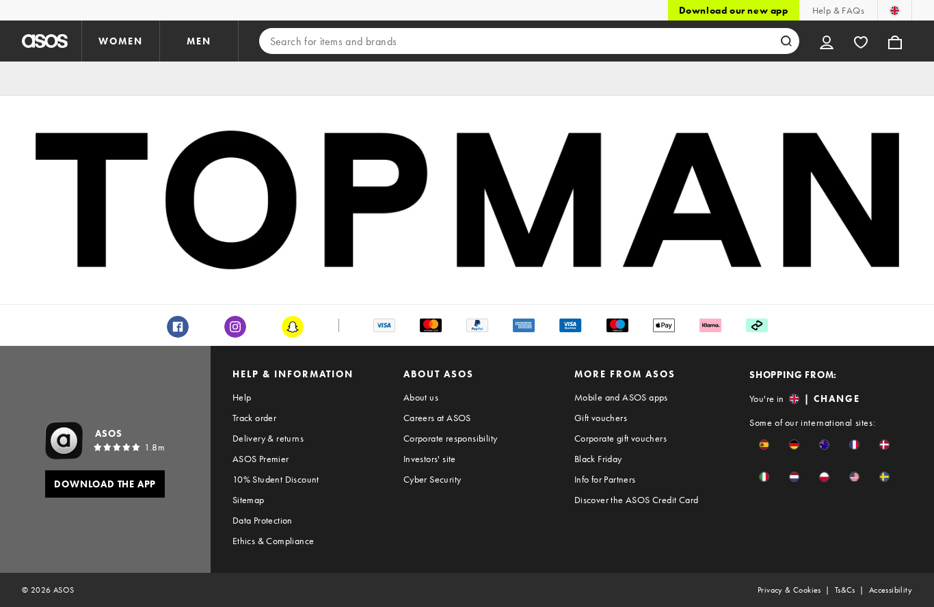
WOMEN (120, 41)
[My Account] (827, 41)
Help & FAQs (838, 10)
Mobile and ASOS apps (621, 397)
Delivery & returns (268, 438)
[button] (764, 445)
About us (420, 397)
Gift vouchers (600, 418)
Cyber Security (432, 479)
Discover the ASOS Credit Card (636, 500)
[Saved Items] (861, 41)
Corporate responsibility (450, 438)
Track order (254, 418)
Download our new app (733, 10)
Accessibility (890, 589)
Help (242, 397)
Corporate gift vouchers (620, 438)
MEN (199, 41)
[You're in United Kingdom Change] (894, 10)
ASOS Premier (260, 459)
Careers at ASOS (437, 418)
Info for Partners (605, 479)
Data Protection (262, 520)
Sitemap (248, 500)
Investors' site (429, 459)
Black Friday (598, 459)
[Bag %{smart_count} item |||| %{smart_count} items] (895, 41)
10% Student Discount (275, 479)
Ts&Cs (845, 589)
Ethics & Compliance (273, 541)
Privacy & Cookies (789, 589)
